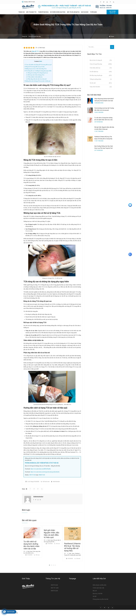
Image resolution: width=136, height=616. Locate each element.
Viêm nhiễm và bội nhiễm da (34, 77)
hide (41, 61)
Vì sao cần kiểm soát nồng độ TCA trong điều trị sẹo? (38, 64)
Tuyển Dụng (93, 12)
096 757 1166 (54, 588)
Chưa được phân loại (95, 67)
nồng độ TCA (35, 51)
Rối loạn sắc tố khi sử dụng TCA (35, 74)
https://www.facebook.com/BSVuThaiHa (41, 469)
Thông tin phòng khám (95, 79)
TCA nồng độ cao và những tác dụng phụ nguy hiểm (37, 70)
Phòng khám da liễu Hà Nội (100, 599)
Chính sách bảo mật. (98, 588)
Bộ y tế (95, 590)
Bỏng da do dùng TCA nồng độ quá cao (37, 72)
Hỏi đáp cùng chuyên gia (96, 75)
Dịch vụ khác (84, 12)
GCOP (94, 596)
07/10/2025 (29, 543)
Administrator (56, 481)
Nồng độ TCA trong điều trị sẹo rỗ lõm (34, 66)
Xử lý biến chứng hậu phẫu (57, 12)
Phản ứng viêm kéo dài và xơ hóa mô (36, 79)
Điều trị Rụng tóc (31, 12)
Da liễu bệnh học (94, 71)
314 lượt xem (46, 481)
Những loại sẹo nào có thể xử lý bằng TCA (35, 68)
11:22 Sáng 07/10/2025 (33, 481)
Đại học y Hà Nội (97, 593)
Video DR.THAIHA (95, 86)
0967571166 (32, 475)
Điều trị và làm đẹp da (73, 12)
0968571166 (42, 475)
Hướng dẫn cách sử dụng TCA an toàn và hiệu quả (37, 81)
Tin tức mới (92, 83)
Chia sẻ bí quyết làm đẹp (34, 36)
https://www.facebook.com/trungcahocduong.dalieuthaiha (45, 472)
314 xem (38, 543)
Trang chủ (21, 12)
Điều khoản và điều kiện (99, 585)
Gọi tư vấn (112, 12)
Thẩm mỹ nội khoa (43, 12)
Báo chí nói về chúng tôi (96, 60)
